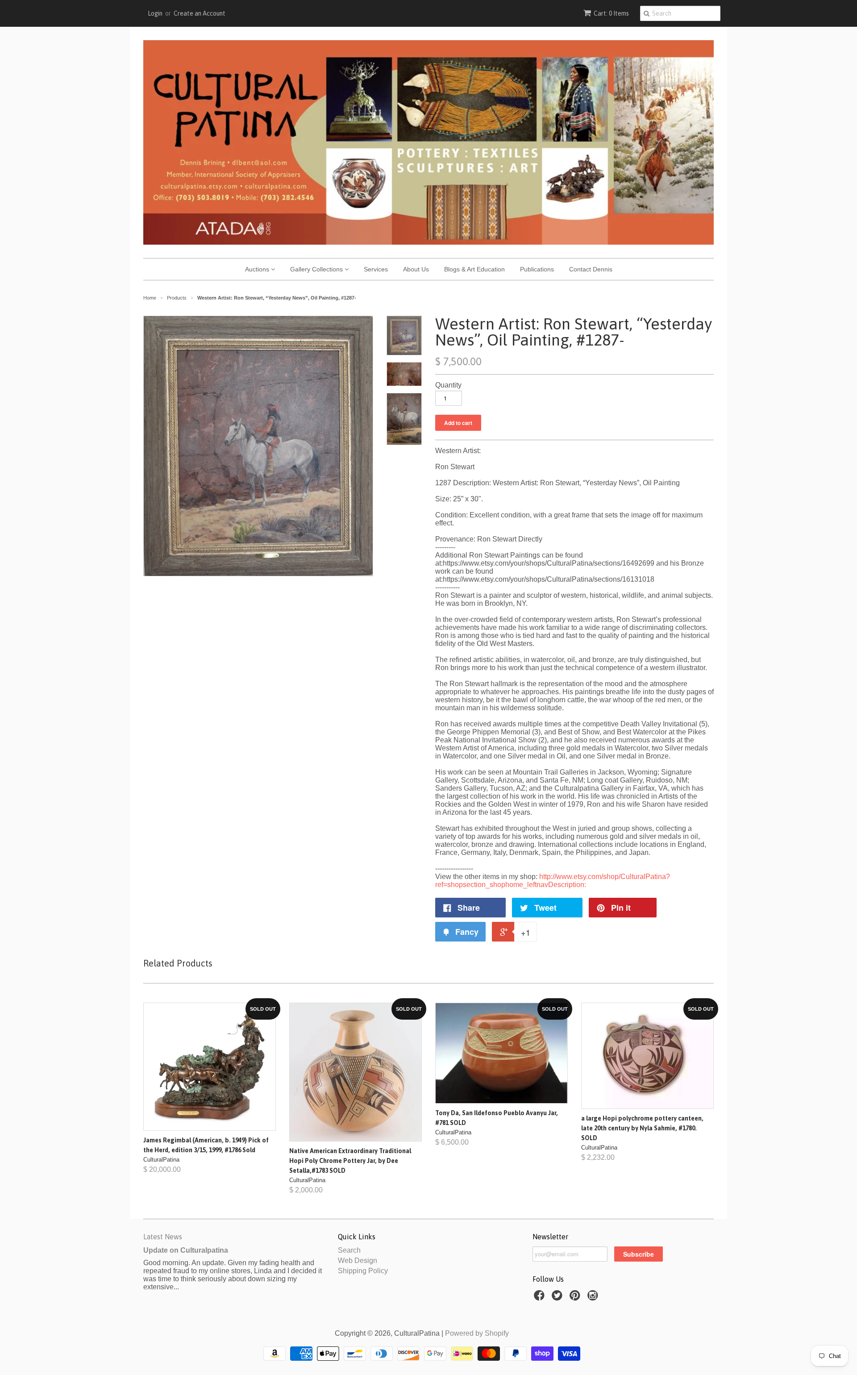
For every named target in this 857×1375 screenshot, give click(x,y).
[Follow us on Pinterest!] (576, 1298)
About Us (416, 269)
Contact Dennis (590, 269)
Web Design (357, 1260)
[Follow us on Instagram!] (594, 1298)
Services (376, 269)
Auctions (258, 269)
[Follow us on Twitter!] (558, 1298)
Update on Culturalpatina (185, 1250)
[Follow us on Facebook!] (540, 1298)
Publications (537, 269)
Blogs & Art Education (474, 269)
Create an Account (199, 13)
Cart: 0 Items (611, 13)
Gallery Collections (317, 269)
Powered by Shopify (477, 1333)
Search (349, 1250)
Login (155, 13)
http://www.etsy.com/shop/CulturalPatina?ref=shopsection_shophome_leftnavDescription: (552, 880)
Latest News (162, 1237)
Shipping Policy (363, 1271)
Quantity (448, 385)
